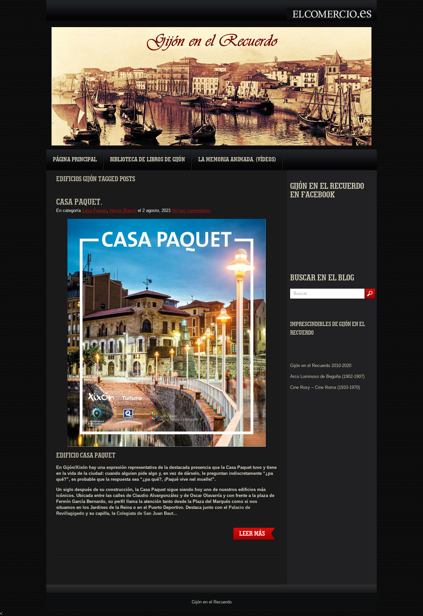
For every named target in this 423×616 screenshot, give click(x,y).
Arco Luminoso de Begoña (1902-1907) (327, 376)
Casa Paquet (94, 210)
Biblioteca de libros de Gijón (147, 159)
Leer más (252, 533)
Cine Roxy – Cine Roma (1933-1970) (325, 387)
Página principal (75, 159)
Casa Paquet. (79, 202)
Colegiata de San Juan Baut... (147, 513)
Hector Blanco (122, 210)
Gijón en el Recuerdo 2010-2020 (320, 365)
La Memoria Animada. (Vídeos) (237, 159)
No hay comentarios (191, 210)
